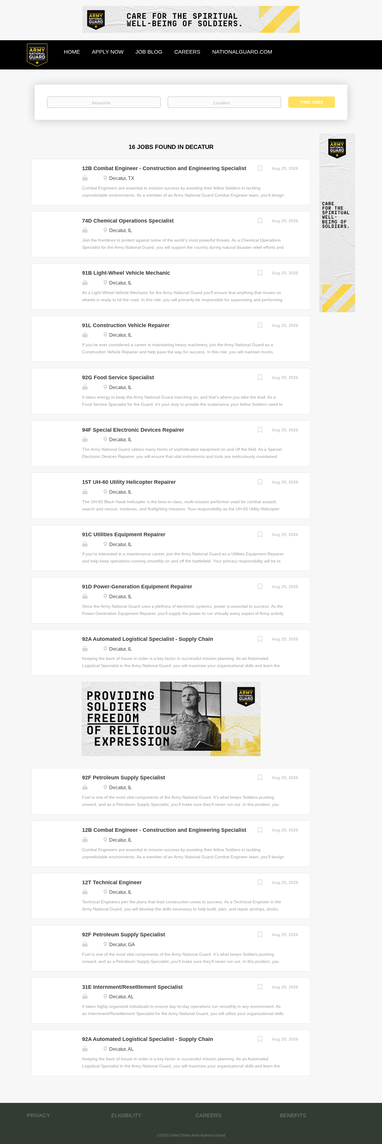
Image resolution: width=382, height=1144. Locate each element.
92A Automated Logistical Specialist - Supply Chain (147, 639)
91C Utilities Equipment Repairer (123, 534)
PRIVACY (38, 1115)
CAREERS (208, 1115)
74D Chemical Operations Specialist (128, 221)
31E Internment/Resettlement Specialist (132, 987)
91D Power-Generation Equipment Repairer (137, 587)
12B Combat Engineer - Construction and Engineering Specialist (164, 168)
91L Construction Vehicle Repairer (126, 325)
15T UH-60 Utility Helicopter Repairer (129, 482)
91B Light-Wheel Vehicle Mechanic (126, 273)
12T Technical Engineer (112, 882)
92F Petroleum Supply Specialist (123, 778)
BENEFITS (293, 1115)
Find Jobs (312, 102)
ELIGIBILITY (126, 1115)
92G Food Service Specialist (118, 377)
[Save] (260, 169)
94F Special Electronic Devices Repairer (133, 430)
